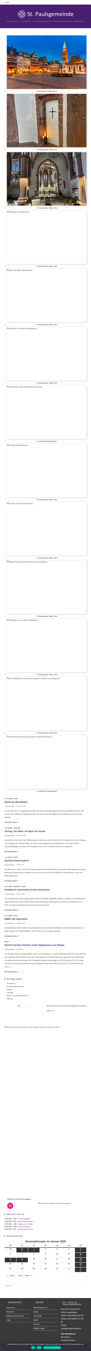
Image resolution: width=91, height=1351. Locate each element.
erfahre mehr (12, 822)
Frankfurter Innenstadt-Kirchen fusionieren (27, 889)
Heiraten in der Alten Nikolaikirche (17, 996)
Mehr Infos (50, 1011)
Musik (16, 798)
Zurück (11, 1275)
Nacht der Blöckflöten (16, 802)
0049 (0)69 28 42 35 (75, 1315)
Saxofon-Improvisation (17, 860)
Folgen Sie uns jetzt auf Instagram (19, 1199)
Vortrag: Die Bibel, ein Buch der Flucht (25, 831)
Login (8, 1320)
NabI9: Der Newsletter (16, 919)
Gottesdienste (11, 983)
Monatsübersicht (15, 1236)
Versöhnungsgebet (24, 1219)
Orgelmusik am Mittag (25, 1224)
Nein (39, 1348)
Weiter (27, 1275)
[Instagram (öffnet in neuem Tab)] (79, 2)
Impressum (10, 1308)
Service (37, 1324)
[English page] (39, 1328)
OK (33, 1348)
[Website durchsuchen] (84, 2)
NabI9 (24, 886)
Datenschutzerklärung (15, 1316)
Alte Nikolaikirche (40, 1308)
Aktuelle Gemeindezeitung (15, 986)
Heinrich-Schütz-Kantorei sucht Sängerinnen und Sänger (34, 945)
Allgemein (8, 798)
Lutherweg (10, 993)
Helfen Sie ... (11, 999)
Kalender (9, 989)
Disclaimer (10, 1312)
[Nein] (88, 1346)
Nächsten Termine (15, 1214)
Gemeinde (17, 828)
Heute (20, 1275)
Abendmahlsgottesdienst (25, 1221)
